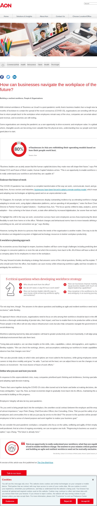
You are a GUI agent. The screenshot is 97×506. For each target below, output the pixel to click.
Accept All (85, 501)
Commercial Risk (13, 65)
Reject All (68, 501)
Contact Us (60, 16)
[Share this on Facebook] (2, 77)
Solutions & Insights (24, 16)
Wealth (46, 65)
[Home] (3, 65)
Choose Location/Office (82, 16)
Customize (10, 501)
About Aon (44, 16)
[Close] (93, 479)
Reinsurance (31, 65)
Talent (40, 65)
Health (23, 65)
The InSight (55, 65)
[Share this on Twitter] (8, 77)
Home (6, 16)
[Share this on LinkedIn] (14, 77)
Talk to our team (14, 473)
